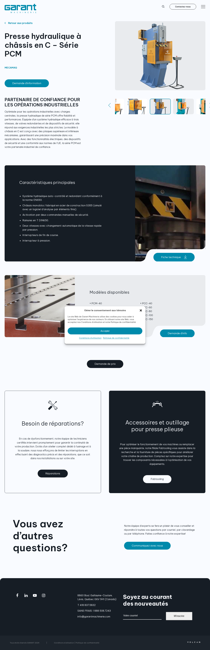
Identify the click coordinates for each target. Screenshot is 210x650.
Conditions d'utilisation (64, 643)
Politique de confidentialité (116, 338)
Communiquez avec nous (147, 545)
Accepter (105, 331)
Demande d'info (177, 333)
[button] (140, 310)
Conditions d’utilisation (90, 338)
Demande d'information (26, 83)
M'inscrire (179, 616)
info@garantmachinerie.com (93, 616)
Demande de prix (105, 364)
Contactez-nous (183, 7)
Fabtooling (157, 479)
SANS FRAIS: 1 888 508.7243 (94, 610)
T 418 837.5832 (86, 605)
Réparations (52, 473)
